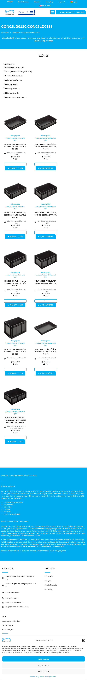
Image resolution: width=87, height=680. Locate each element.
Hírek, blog (49, 2)
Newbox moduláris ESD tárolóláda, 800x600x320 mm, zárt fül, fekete (15, 420)
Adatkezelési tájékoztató (48, 677)
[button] (83, 640)
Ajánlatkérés (16, 168)
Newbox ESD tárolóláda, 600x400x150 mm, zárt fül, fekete (46, 146)
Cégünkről (37, 2)
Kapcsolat (62, 2)
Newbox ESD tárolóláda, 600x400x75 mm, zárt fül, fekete (46, 351)
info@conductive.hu (13, 592)
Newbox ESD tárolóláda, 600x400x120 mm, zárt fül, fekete (15, 146)
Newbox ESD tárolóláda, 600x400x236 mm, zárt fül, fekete (15, 283)
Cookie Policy (34, 677)
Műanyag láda (15, 136)
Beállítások (43, 671)
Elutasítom (43, 665)
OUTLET (10, 2)
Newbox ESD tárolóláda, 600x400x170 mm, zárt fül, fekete (15, 214)
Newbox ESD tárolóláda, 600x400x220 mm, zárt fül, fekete (46, 214)
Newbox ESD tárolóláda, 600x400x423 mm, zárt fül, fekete (15, 351)
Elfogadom (43, 659)
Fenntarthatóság (23, 2)
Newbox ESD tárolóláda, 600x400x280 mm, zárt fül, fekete (46, 283)
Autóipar (14, 138)
